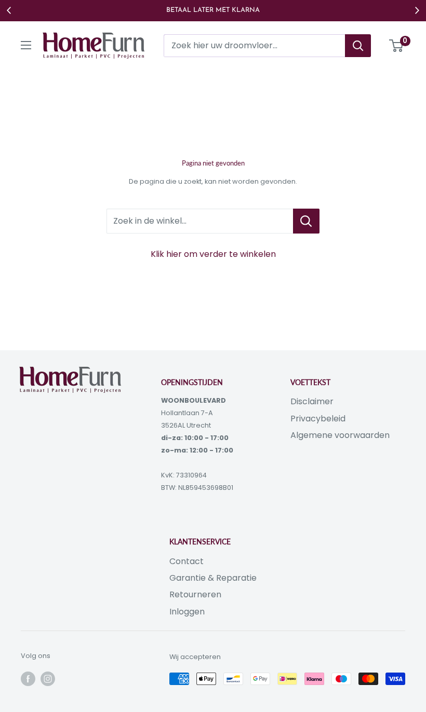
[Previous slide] (9, 10)
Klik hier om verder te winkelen (213, 254)
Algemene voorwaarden (340, 435)
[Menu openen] (26, 45)
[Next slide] (416, 10)
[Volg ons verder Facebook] (28, 679)
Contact (186, 561)
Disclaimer (312, 401)
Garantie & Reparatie (213, 578)
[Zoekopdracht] (358, 45)
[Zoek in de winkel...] (306, 221)
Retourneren (195, 594)
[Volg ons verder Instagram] (48, 679)
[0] (396, 45)
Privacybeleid (317, 419)
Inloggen (187, 612)
